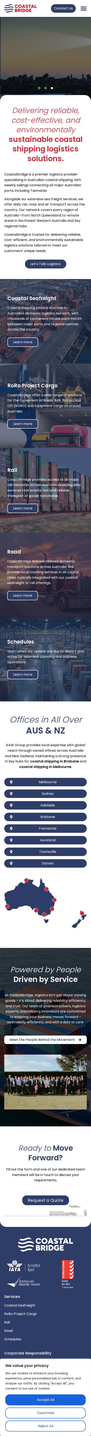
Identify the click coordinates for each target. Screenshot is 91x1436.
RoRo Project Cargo (20, 1313)
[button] (39, 88)
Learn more (22, 342)
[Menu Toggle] (83, 8)
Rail (7, 1322)
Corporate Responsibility (27, 1353)
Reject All (45, 1426)
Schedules (12, 1339)
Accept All (45, 1399)
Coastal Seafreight (19, 1305)
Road (8, 1330)
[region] (45, 1397)
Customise (45, 1412)
